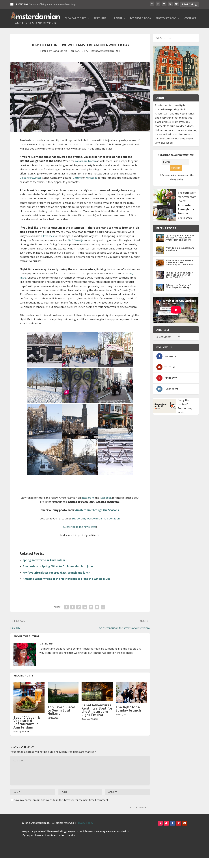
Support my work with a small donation (96, 518)
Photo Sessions (166, 18)
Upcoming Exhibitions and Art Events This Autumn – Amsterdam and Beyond (180, 237)
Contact (190, 18)
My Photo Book (140, 18)
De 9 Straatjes (76, 240)
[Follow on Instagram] (160, 823)
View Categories (75, 18)
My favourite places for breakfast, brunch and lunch (56, 572)
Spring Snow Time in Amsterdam (44, 560)
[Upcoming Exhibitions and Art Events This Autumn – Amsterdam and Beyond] (160, 238)
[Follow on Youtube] (184, 823)
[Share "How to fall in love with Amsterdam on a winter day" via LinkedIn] (85, 607)
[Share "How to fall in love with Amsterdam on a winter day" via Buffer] (91, 607)
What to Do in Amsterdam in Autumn (180, 248)
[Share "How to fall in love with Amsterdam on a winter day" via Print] (103, 607)
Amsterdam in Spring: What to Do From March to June (58, 566)
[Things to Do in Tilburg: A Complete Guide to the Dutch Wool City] (160, 275)
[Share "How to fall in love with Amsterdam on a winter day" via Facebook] (66, 607)
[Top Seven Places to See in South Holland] (63, 692)
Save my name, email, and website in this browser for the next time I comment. (61, 800)
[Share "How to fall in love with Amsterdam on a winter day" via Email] (97, 607)
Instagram (87, 497)
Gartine (77, 177)
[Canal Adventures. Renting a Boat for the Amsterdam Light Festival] (97, 691)
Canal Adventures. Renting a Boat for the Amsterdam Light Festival (97, 710)
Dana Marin (59, 50)
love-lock (48, 236)
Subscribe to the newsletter (79, 526)
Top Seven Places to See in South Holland (62, 710)
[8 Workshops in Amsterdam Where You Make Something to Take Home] (160, 262)
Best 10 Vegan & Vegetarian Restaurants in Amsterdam (26, 722)
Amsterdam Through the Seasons (97, 510)
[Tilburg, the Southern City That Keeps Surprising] (160, 287)
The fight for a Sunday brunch (128, 708)
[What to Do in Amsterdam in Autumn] (160, 250)
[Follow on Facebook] (172, 823)
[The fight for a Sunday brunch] (131, 692)
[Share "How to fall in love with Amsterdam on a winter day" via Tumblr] (72, 607)
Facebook (106, 497)
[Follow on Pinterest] (178, 823)
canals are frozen (85, 161)
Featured (100, 18)
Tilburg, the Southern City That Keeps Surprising (180, 286)
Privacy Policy (85, 822)
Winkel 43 (91, 177)
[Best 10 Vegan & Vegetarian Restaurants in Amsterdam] (29, 697)
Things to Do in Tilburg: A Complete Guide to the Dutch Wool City (179, 274)
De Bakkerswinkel (30, 177)
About (118, 18)
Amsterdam (106, 50)
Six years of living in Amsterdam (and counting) (52, 4)
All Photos (92, 50)
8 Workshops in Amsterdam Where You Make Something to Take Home (180, 262)
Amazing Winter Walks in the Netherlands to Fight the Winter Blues (66, 579)
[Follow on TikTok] (166, 823)
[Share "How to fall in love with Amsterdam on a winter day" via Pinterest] (79, 607)
